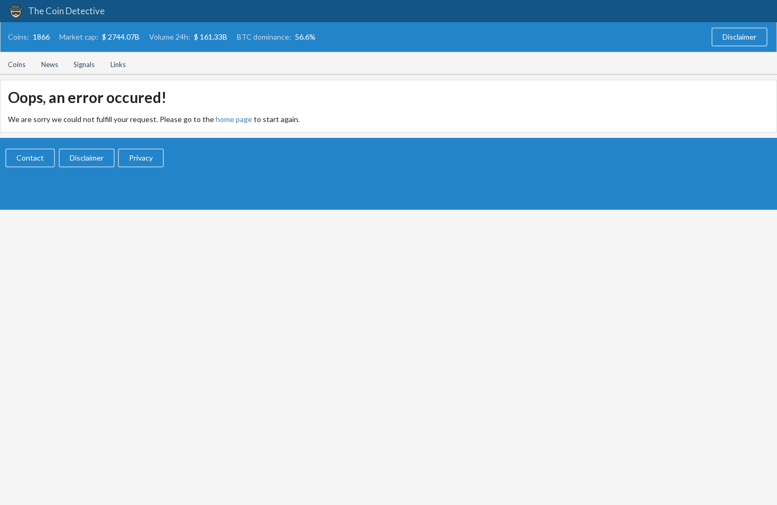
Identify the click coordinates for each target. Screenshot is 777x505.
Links (118, 64)
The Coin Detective (65, 10)
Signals (84, 64)
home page (234, 119)
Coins (16, 64)
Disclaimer (739, 36)
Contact (30, 157)
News (49, 64)
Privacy (141, 157)
